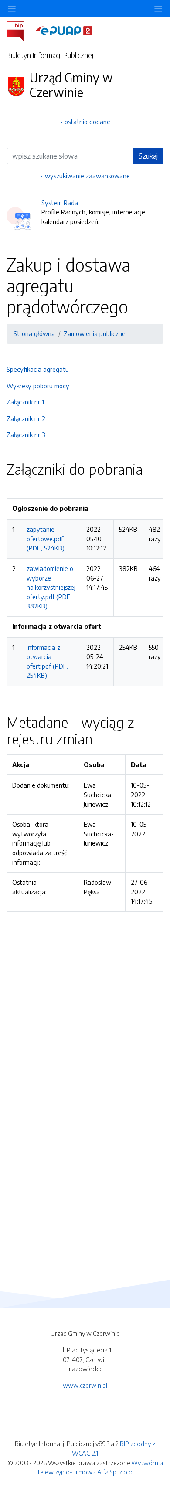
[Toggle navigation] (158, 8)
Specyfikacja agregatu (38, 369)
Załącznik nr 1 (25, 402)
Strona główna (34, 333)
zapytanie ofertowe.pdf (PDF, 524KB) (46, 538)
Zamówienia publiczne (95, 333)
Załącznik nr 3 (26, 434)
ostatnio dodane (87, 122)
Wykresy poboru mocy (38, 386)
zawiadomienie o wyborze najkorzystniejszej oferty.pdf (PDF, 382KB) (51, 587)
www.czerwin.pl (85, 1385)
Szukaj (148, 156)
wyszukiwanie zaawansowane (87, 176)
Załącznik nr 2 (26, 418)
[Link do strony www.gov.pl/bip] (20, 30)
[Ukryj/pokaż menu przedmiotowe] (12, 8)
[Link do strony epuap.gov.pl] (64, 30)
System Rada (59, 203)
